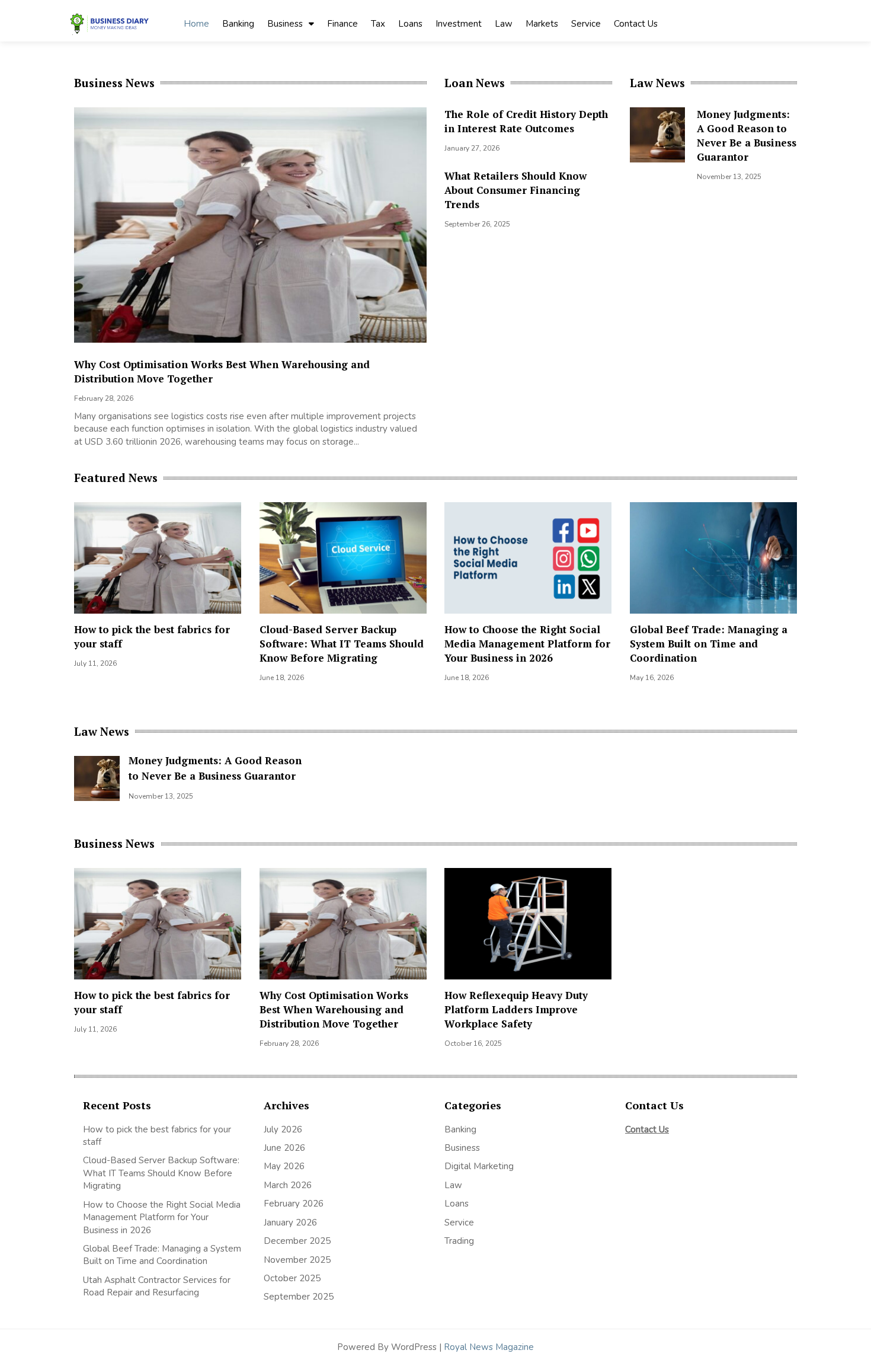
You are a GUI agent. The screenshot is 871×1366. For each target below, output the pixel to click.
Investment (459, 24)
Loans (410, 24)
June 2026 (284, 1148)
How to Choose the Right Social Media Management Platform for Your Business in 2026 (527, 644)
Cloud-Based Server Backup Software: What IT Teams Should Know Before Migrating (342, 644)
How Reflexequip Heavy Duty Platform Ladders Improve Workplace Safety (516, 1009)
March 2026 (288, 1185)
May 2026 (284, 1166)
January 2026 (290, 1222)
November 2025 (297, 1260)
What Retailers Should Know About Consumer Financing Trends (515, 190)
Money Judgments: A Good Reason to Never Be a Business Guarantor (746, 135)
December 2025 (297, 1241)
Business (285, 24)
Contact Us (636, 24)
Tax (378, 24)
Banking (238, 24)
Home (196, 24)
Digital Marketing (479, 1166)
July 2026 (283, 1129)
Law (504, 24)
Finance (342, 24)
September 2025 (299, 1297)
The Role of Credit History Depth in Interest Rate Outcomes (526, 121)
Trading (459, 1241)
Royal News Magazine (489, 1347)
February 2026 (294, 1203)
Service (586, 24)
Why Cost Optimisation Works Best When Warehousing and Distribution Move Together (334, 1009)
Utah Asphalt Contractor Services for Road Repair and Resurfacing (156, 1286)
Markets (542, 24)
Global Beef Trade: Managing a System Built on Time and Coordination (708, 644)
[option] (259, 280)
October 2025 (292, 1278)
